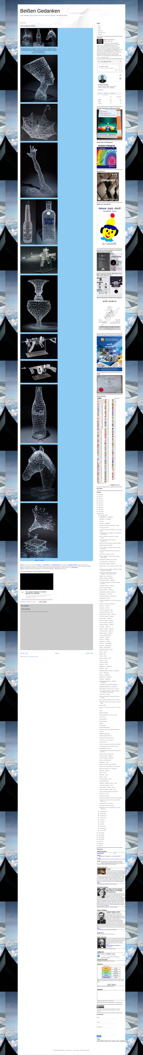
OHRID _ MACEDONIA (105, 647)
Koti (99, 25)
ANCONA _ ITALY (103, 774)
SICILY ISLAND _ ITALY (105, 658)
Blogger (87, 1050)
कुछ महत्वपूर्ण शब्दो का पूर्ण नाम (105, 748)
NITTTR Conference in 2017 (106, 610)
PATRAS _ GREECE (104, 639)
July (101, 820)
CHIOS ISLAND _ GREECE (106, 756)
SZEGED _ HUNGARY (104, 679)
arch (120, 859)
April (101, 824)
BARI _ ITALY (102, 772)
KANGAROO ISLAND (104, 598)
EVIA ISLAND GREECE (105, 635)
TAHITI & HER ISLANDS (105, 587)
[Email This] (39, 602)
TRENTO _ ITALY (103, 668)
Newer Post (24, 653)
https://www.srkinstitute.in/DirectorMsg (42, 15)
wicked (123, 859)
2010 (99, 843)
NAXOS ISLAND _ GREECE (106, 620)
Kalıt (99, 29)
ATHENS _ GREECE (104, 770)
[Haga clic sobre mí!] (39, 560)
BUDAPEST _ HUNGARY (105, 677)
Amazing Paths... (103, 719)
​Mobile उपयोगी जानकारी (104, 727)
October (102, 813)
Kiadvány (100, 30)
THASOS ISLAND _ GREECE (106, 629)
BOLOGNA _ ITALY (104, 762)
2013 (99, 837)
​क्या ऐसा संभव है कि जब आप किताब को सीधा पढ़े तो (109, 729)
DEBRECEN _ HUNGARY (105, 666)
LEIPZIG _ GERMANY (104, 523)
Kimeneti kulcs (101, 32)
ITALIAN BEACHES (104, 781)
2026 (99, 494)
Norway (75, 564)
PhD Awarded (102, 725)
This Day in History (101, 907)
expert (113, 953)
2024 (99, 498)
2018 (99, 509)
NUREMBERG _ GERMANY (106, 517)
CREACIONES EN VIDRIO (105, 545)
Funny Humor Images (104, 694)
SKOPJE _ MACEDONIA (105, 645)
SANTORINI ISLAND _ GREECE (107, 592)
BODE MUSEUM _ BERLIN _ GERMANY (109, 670)
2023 (99, 501)
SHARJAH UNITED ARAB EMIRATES (108, 684)
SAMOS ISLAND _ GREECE (106, 578)
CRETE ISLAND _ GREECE (106, 590)
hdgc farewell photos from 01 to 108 (108, 715)
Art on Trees (102, 717)
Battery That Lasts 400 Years (106, 754)
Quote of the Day (100, 948)
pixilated (113, 859)
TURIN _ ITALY (103, 656)
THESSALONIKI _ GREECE (106, 631)
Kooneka (100, 34)
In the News (99, 934)
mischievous (107, 859)
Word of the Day (100, 864)
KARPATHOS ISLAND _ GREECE (107, 614)
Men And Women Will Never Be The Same (109, 699)
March (101, 826)
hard (110, 953)
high (73, 567)
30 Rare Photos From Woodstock (107, 603)
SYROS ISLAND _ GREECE (106, 622)
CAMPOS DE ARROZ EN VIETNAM (108, 559)
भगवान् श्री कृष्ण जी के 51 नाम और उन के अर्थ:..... (109, 746)
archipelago (46, 564)
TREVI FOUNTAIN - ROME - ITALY (107, 789)
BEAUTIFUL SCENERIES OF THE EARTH (109, 766)
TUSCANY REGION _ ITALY (106, 612)
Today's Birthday (100, 929)
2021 (99, 505)
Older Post (89, 653)
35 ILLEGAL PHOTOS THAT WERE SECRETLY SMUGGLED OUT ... (108, 573)
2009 (99, 845)
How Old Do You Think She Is (106, 803)
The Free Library (112, 948)
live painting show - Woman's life (107, 561)
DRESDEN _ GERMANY (105, 519)
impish (102, 859)
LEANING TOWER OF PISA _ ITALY (108, 783)
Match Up (99, 986)
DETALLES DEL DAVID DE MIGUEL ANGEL (110, 543)
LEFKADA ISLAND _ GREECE (106, 585)
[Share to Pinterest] (46, 602)
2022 (99, 503)
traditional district (56, 564)
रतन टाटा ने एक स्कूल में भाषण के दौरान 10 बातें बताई (109, 744)
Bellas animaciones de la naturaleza (108, 768)
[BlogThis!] (41, 602)
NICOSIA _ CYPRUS (104, 608)
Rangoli (101, 723)
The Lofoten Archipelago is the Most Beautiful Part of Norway (34, 571)
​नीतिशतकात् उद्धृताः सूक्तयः (104, 733)
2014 (99, 835)
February (102, 828)
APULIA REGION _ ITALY (105, 779)
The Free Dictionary (112, 864)
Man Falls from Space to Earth (106, 554)
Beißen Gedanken (40, 11)
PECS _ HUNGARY (104, 673)
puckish (100, 853)
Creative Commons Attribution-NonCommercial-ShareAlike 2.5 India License (108, 1010)
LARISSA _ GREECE (104, 637)
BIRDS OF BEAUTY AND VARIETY (108, 764)
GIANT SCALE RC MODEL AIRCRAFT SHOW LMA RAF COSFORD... (110, 570)
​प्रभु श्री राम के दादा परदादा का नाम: (106, 738)
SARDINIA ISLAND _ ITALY (106, 649)
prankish (117, 859)
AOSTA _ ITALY (103, 777)
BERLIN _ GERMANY (104, 675)
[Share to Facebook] (44, 602)
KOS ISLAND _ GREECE (105, 618)
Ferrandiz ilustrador (104, 527)
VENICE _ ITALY (103, 660)
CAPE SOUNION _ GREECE (106, 758)
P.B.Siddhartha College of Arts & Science (109, 688)
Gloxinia (101, 521)
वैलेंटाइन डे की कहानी (103, 712)
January (102, 830)
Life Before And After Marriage (106, 805)
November (102, 811)
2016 (99, 513)
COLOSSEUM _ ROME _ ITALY (107, 787)
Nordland (70, 564)
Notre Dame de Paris (104, 795)
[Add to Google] (125, 953)
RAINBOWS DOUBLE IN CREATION (108, 686)
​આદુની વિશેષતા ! (103, 742)
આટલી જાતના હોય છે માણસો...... (107, 740)
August (102, 817)
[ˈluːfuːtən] (37, 564)
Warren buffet (102, 705)
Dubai (100, 710)
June (101, 822)
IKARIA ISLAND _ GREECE (106, 633)
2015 (99, 833)
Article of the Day (100, 884)
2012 (99, 839)
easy (107, 953)
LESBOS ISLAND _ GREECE (106, 624)
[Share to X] (42, 602)
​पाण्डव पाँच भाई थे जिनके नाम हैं (105, 735)
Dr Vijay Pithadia (110, 39)
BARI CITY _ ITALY (104, 793)
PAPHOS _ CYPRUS (104, 605)
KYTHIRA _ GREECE (104, 626)
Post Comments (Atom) (32, 656)
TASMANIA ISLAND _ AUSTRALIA (107, 596)
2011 (99, 841)
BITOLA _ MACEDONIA (105, 760)
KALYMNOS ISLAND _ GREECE (107, 563)
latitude (76, 567)
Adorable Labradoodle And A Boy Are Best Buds (110, 798)
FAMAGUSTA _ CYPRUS (105, 594)
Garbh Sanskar (103, 721)
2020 (99, 507)
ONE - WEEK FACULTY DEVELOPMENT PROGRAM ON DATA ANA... (109, 691)
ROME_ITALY (102, 654)
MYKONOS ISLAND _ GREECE (107, 580)
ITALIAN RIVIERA (103, 662)
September (102, 815)
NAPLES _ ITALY (103, 664)
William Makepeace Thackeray (113, 945)
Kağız (99, 27)
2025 (99, 496)
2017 (99, 511)
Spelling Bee (99, 961)
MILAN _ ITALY (103, 652)
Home (57, 653)
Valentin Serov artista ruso (105, 576)
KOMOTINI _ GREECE (105, 641)
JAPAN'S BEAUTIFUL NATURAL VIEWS (109, 525)
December (102, 515)
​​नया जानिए (101, 731)
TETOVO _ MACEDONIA (105, 643)
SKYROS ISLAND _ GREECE (106, 616)
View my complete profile (103, 57)
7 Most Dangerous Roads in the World (108, 791)
